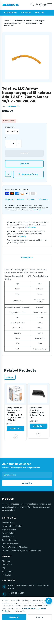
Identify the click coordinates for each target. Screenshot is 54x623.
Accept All (14, 617)
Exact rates (30, 227)
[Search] (32, 4)
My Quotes (6, 575)
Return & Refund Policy (12, 526)
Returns (20, 199)
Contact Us (26, 13)
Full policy (21, 236)
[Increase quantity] (18, 142)
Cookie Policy (8, 537)
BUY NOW (24, 164)
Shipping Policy (8, 522)
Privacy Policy (8, 533)
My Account (7, 572)
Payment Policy (9, 530)
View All (9, 377)
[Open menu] (49, 4)
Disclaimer (43, 199)
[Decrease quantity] (7, 142)
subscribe (27, 483)
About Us (39, 13)
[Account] (36, 4)
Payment (31, 199)
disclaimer (37, 210)
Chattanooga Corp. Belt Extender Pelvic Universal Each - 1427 (37, 413)
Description (27, 258)
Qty (7, 138)
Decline (39, 617)
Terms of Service (9, 540)
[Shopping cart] (44, 4)
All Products (10, 13)
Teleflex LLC (14, 106)
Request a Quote (29, 174)
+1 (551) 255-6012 (16, 593)
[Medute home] (10, 5)
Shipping (9, 199)
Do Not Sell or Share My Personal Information (21, 551)
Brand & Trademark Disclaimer (15, 547)
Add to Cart (15, 428)
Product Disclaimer (10, 544)
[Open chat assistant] (48, 601)
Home (6, 21)
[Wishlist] (40, 4)
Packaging (10, 127)
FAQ (3, 568)
